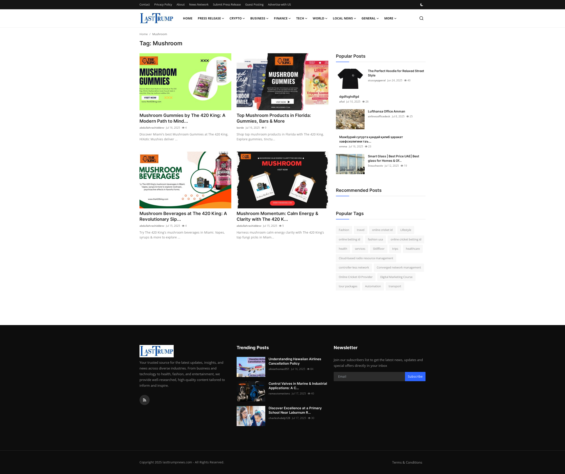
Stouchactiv (375, 166)
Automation (373, 286)
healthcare (413, 249)
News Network (199, 4)
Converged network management (399, 267)
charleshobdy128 (279, 418)
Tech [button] (300, 18)
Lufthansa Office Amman (386, 111)
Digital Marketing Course (396, 277)
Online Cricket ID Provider (356, 277)
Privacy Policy (163, 4)
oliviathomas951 (279, 369)
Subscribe (415, 376)
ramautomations (279, 393)
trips (395, 249)
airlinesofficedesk (379, 116)
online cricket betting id (406, 239)
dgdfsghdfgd (349, 96)
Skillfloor (378, 249)
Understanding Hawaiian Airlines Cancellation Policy (295, 361)
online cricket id (382, 230)
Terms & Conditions (407, 462)
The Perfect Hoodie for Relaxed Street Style (396, 73)
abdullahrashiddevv (151, 127)
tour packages (348, 286)
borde (240, 127)
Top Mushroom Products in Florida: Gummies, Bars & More (274, 118)
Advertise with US (279, 4)
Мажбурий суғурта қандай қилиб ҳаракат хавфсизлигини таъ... (371, 139)
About (181, 4)
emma (343, 146)
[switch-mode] (422, 4)
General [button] (369, 18)
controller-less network (354, 267)
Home (187, 18)
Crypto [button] (236, 18)
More (388, 18)
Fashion (344, 230)
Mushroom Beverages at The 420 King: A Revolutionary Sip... (183, 216)
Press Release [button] (209, 18)
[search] (421, 18)
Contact (144, 4)
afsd (342, 101)
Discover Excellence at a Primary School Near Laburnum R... (295, 410)
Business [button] (257, 18)
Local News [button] (343, 18)
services (360, 249)
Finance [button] (281, 18)
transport (395, 286)
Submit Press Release (227, 4)
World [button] (318, 18)
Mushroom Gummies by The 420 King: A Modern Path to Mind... (182, 118)
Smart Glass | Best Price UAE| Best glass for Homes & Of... (393, 158)
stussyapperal (377, 80)
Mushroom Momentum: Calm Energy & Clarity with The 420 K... (277, 216)
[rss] (144, 400)
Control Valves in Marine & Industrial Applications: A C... (298, 385)
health (343, 249)
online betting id (349, 239)
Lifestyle (405, 230)
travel (360, 230)
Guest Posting (254, 4)
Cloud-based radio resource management (366, 258)
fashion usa (375, 239)
